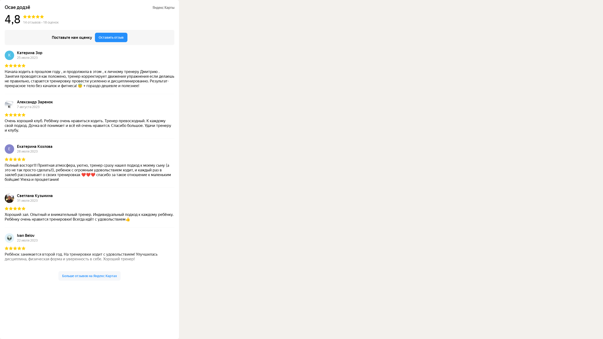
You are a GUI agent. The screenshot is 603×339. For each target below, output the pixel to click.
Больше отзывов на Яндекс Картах (89, 276)
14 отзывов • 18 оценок (41, 22)
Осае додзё (17, 7)
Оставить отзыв (111, 37)
